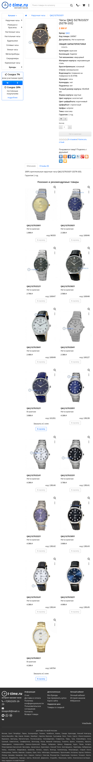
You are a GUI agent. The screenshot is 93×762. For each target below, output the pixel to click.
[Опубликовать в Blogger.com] (86, 156)
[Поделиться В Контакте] (61, 156)
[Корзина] (83, 5)
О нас (26, 695)
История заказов (77, 698)
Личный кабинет (77, 695)
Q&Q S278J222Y (34, 536)
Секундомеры (12, 58)
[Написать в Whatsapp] (7, 715)
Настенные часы (12, 32)
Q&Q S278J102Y (57, 15)
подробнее (12, 98)
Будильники (12, 41)
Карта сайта (52, 701)
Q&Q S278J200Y (34, 225)
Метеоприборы (12, 54)
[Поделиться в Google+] (82, 156)
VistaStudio (86, 723)
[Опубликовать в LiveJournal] (78, 156)
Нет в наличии (75, 134)
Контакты (28, 712)
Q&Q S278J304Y (34, 347)
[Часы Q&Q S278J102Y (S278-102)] (41, 38)
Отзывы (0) (44, 166)
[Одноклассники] (17, 83)
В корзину (41, 240)
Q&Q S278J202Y (68, 225)
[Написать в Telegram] (11, 715)
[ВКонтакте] (3, 719)
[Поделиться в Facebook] (69, 156)
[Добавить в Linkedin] (61, 161)
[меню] (88, 5)
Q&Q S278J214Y (34, 475)
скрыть (64, 47)
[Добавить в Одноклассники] (65, 156)
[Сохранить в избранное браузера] (65, 161)
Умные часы (12, 50)
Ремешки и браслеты (12, 26)
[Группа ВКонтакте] (7, 83)
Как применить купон (56, 698)
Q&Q (68, 33)
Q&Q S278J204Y (68, 347)
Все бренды (52, 695)
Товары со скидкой (55, 707)
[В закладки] (61, 119)
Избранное (75, 701)
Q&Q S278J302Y (68, 286)
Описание (31, 166)
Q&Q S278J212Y (34, 286)
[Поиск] (71, 5)
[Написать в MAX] (4, 715)
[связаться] (78, 5)
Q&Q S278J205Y (68, 408)
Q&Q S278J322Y (68, 597)
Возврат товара (31, 714)
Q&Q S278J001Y (34, 658)
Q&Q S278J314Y (34, 597)
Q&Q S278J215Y (68, 475)
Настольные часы (12, 36)
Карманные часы (12, 63)
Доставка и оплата (32, 698)
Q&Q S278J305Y (68, 536)
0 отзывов (72, 139)
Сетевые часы (12, 45)
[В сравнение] (65, 119)
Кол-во (61, 123)
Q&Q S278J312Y (34, 408)
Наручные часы (13, 20)
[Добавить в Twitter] (74, 156)
